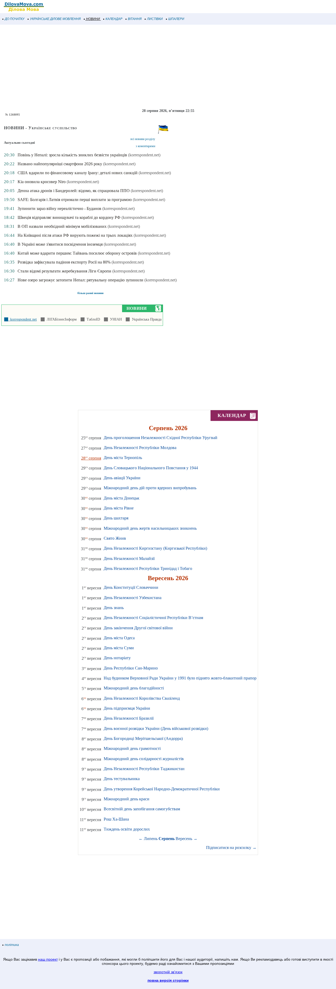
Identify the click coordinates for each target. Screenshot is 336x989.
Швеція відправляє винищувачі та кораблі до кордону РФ (69, 217)
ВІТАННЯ (134, 19)
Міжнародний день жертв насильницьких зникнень (150, 528)
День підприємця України (127, 708)
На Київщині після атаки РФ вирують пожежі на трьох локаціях (75, 235)
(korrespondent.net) (144, 155)
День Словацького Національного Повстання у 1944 (151, 468)
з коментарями (145, 146)
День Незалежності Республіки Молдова (140, 447)
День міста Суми (119, 648)
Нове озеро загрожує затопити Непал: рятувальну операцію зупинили (80, 280)
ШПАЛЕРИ (176, 19)
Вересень (184, 838)
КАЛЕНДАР (114, 19)
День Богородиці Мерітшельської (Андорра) (143, 738)
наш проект (48, 959)
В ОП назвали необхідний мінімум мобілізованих (62, 226)
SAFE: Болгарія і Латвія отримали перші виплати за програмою (75, 199)
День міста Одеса (119, 638)
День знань (114, 607)
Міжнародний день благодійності (134, 688)
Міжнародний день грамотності (132, 748)
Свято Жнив (115, 538)
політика (12, 945)
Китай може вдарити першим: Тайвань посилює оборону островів (77, 253)
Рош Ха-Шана (116, 819)
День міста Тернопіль (123, 457)
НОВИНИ (93, 19)
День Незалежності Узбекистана (132, 597)
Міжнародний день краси (126, 799)
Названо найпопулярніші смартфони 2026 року (60, 164)
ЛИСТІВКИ (155, 19)
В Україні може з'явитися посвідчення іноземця (60, 244)
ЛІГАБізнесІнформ (61, 319)
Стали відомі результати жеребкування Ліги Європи (64, 271)
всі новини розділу (142, 139)
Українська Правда (145, 319)
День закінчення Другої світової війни (138, 628)
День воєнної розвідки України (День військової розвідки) (156, 728)
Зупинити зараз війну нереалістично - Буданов (59, 208)
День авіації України (122, 478)
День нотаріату (117, 658)
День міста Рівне (119, 508)
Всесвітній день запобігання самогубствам (142, 809)
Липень (151, 838)
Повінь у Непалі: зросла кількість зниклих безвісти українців (72, 155)
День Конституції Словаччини (131, 587)
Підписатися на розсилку (231, 847)
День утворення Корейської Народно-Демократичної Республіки (162, 789)
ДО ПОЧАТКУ (14, 19)
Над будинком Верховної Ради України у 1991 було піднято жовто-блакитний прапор (180, 678)
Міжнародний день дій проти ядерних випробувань (150, 488)
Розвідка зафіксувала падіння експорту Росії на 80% (64, 262)
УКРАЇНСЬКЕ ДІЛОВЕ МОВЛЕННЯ (55, 19)
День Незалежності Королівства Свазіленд (142, 698)
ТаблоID (92, 319)
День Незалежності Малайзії (129, 558)
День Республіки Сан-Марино (131, 668)
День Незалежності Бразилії (129, 718)
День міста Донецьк (121, 498)
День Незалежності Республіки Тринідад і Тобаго (148, 568)
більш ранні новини (90, 293)
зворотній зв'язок (168, 972)
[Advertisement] (157, 67)
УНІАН (115, 319)
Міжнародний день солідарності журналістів (144, 758)
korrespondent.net (22, 319)
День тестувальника (122, 778)
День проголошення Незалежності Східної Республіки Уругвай (160, 437)
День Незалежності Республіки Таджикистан (144, 768)
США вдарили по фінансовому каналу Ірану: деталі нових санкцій (78, 173)
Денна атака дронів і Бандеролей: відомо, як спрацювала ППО (74, 190)
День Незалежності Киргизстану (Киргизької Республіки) (155, 548)
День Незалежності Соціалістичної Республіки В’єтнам (153, 617)
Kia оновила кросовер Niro (42, 181)
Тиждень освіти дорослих (127, 829)
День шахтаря (116, 518)
